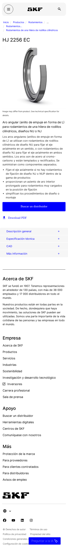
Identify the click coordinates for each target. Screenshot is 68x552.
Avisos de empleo (15, 479)
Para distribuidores (16, 473)
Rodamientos (35, 22)
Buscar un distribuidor (34, 206)
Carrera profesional (16, 390)
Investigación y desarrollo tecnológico (29, 377)
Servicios (9, 358)
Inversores (14, 384)
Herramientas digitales (18, 422)
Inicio (6, 22)
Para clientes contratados (20, 466)
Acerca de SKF (13, 345)
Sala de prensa (13, 397)
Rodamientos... (14, 26)
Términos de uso (38, 529)
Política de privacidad (14, 534)
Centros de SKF (14, 428)
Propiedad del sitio (40, 534)
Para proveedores (15, 460)
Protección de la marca (19, 454)
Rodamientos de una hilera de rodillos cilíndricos (32, 30)
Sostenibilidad (12, 371)
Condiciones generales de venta (20, 538)
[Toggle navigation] (8, 9)
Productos (18, 22)
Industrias (9, 364)
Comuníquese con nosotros (22, 435)
